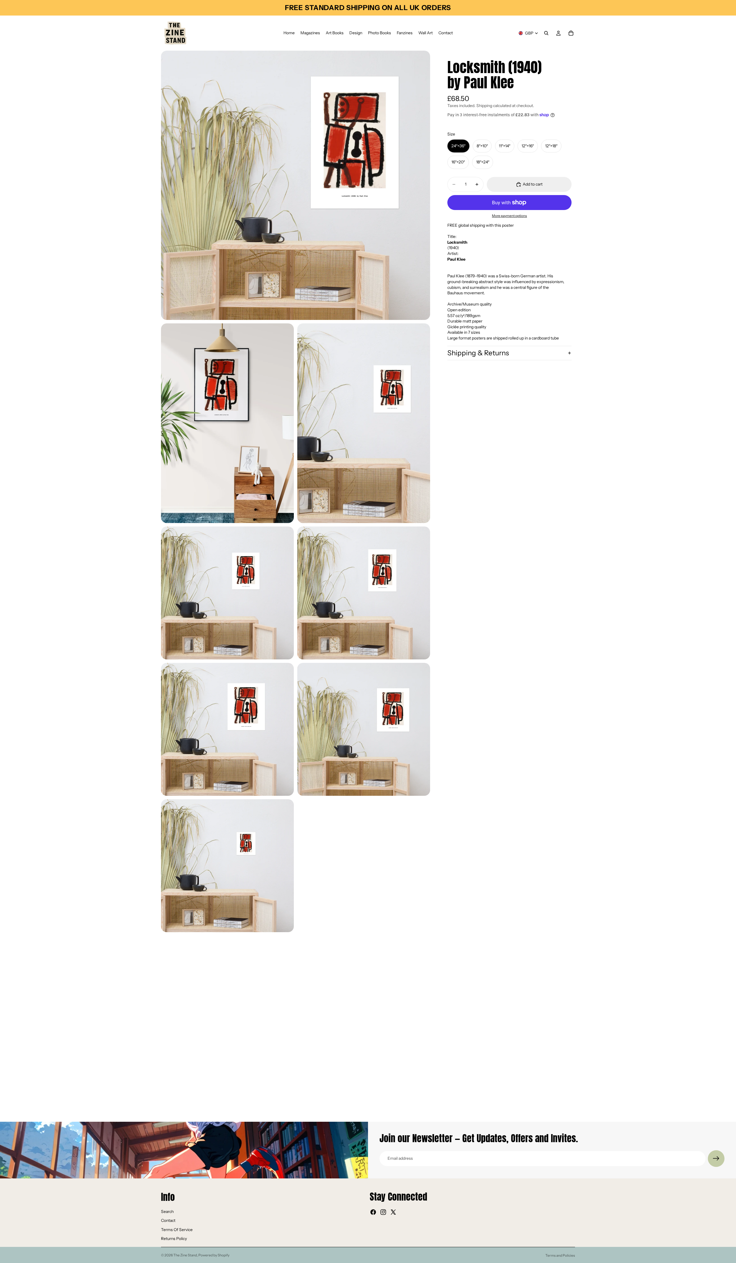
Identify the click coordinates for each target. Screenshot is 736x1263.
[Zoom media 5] (363, 592)
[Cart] (571, 33)
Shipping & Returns (478, 353)
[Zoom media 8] (227, 865)
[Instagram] (383, 1212)
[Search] (546, 33)
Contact (168, 1220)
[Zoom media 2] (227, 423)
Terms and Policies (560, 1255)
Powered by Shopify (213, 1255)
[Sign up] (716, 1158)
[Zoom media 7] (363, 729)
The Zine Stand (185, 1255)
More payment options (509, 216)
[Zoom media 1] (295, 185)
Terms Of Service (177, 1229)
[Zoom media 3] (363, 423)
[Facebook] (373, 1212)
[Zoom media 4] (227, 592)
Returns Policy (174, 1238)
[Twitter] (393, 1212)
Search (167, 1211)
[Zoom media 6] (227, 729)
